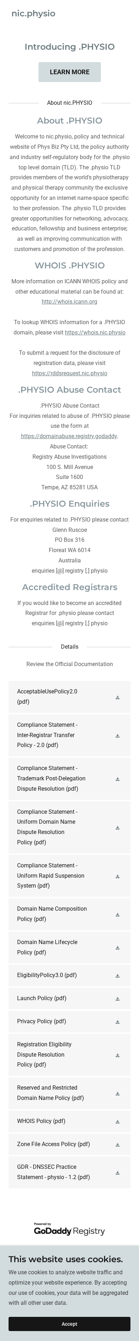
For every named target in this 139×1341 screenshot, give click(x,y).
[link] (33, 14)
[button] (118, 697)
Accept (69, 1324)
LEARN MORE (69, 72)
